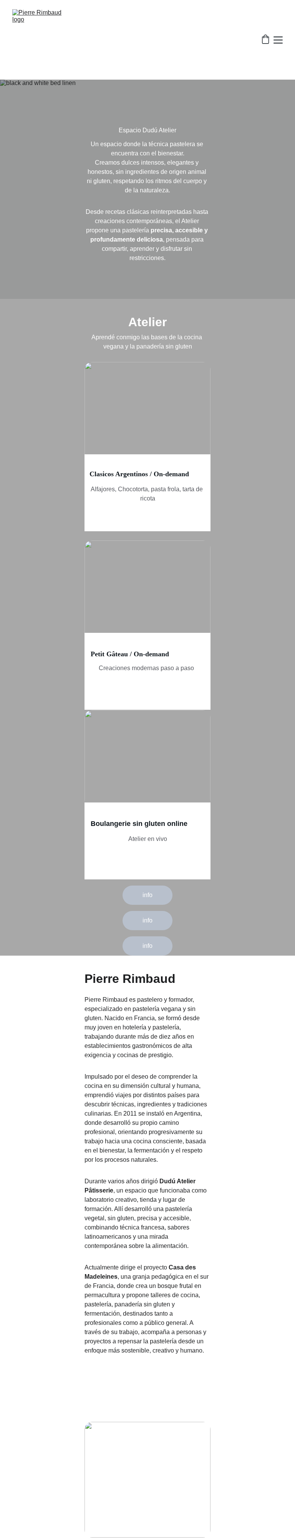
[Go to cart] (265, 40)
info (147, 895)
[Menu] (278, 40)
